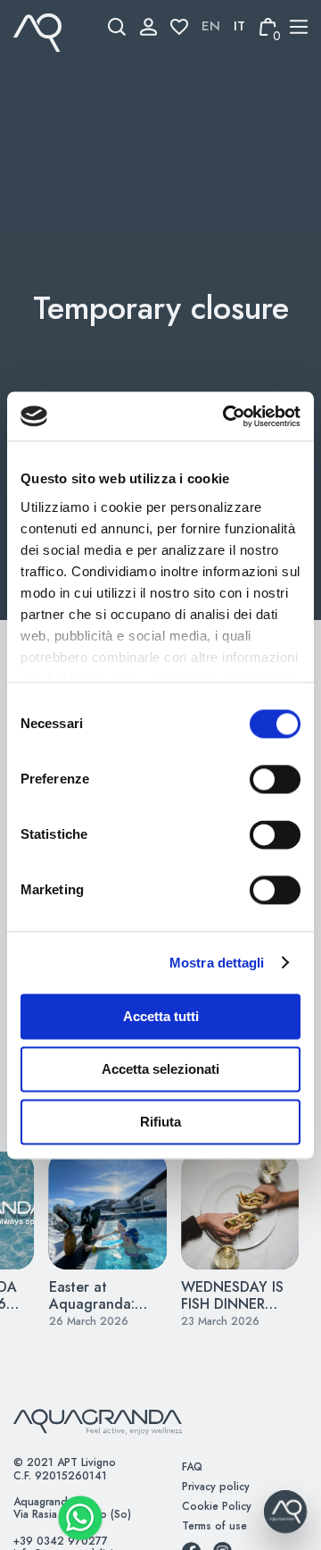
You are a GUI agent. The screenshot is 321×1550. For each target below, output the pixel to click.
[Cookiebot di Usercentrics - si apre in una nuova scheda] (226, 416)
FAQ (192, 1467)
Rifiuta (160, 1121)
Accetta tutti (161, 1016)
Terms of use (214, 1526)
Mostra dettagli (217, 962)
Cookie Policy (216, 1506)
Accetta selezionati (160, 1069)
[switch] (255, 779)
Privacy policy (216, 1487)
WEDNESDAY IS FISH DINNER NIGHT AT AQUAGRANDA (232, 1313)
